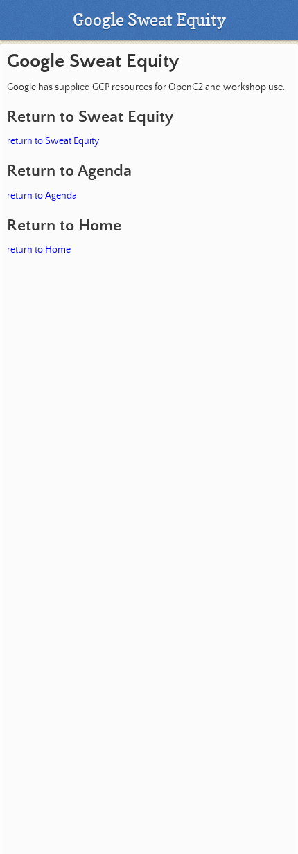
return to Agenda (42, 195)
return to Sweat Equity (53, 141)
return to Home (39, 249)
